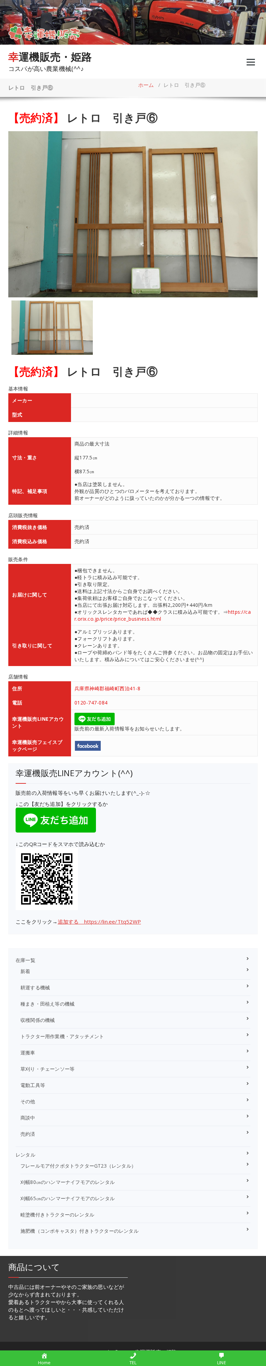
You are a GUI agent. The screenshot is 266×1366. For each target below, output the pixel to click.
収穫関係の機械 (37, 1020)
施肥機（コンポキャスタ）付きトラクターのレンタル (79, 1231)
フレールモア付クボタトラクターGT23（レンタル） (78, 1165)
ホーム (146, 84)
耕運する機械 (35, 987)
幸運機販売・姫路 (50, 57)
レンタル (25, 1154)
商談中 (27, 1117)
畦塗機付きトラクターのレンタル (57, 1214)
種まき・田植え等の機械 (47, 1003)
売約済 (27, 1134)
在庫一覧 (25, 960)
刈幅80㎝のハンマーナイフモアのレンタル (67, 1182)
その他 (27, 1101)
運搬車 (27, 1052)
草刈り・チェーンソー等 (47, 1069)
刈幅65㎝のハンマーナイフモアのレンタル (67, 1198)
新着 (25, 971)
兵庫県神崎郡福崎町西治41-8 (107, 688)
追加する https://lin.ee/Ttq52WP (99, 921)
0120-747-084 (91, 702)
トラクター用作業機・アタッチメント (62, 1036)
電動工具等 (32, 1085)
